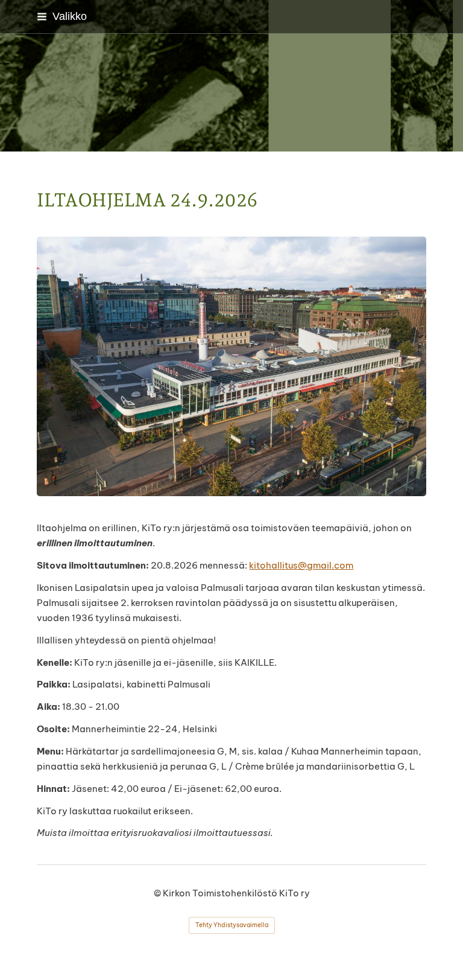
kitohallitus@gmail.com (301, 565)
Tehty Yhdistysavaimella (231, 925)
